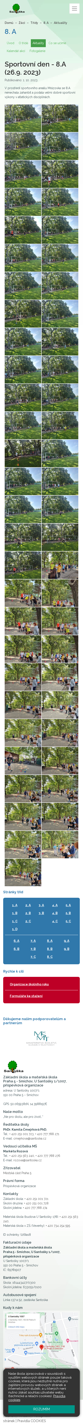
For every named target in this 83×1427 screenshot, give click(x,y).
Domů (9, 23)
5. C (68, 921)
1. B (14, 913)
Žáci (22, 23)
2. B (28, 913)
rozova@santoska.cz (27, 1160)
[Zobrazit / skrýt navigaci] (74, 8)
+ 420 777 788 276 (48, 1155)
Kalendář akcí (16, 51)
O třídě (23, 43)
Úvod (10, 43)
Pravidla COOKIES (31, 1421)
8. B (50, 949)
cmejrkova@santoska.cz (29, 1138)
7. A (33, 941)
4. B (55, 913)
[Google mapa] (41, 1350)
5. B (68, 913)
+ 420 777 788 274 (35, 1207)
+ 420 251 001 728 (36, 1203)
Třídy (34, 23)
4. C (55, 921)
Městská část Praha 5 (17, 1173)
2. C (28, 921)
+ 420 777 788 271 (47, 1134)
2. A (28, 905)
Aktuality (60, 23)
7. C (33, 957)
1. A (14, 905)
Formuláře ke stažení (26, 996)
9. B (66, 949)
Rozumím (41, 1409)
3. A (41, 905)
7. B (33, 949)
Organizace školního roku (29, 984)
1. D (14, 929)
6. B (16, 949)
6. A (16, 941)
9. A (66, 941)
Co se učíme (57, 43)
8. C (50, 957)
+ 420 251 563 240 (21, 1155)
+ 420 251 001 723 (21, 1134)
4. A (55, 905)
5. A (68, 905)
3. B (41, 913)
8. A (46, 23)
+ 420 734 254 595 (58, 1225)
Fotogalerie (37, 51)
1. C (14, 921)
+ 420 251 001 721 (36, 1199)
